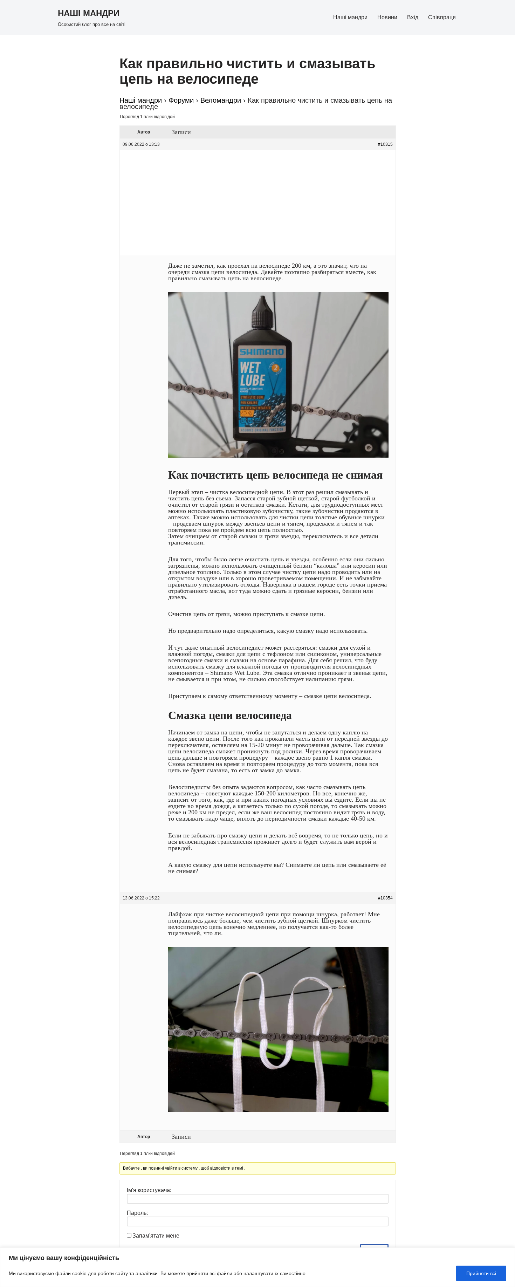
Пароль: (137, 1213)
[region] (257, 1267)
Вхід (412, 17)
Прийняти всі (481, 1273)
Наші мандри (350, 17)
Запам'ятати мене (155, 1236)
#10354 (385, 898)
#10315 (385, 144)
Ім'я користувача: (149, 1190)
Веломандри (220, 100)
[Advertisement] (258, 203)
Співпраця (442, 17)
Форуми (181, 100)
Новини (387, 17)
